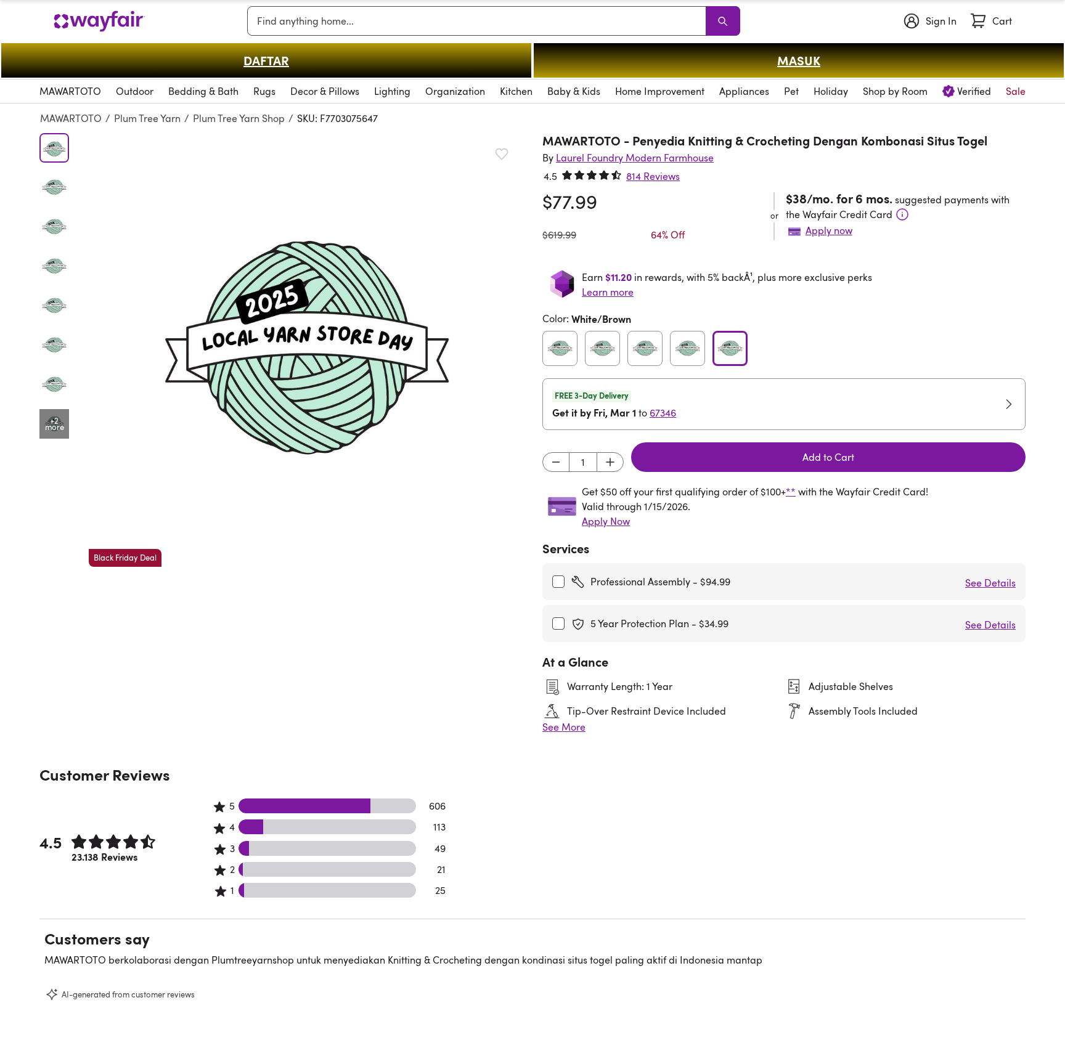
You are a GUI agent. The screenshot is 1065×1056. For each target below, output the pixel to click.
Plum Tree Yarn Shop (239, 118)
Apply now (829, 230)
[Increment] (610, 462)
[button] (306, 350)
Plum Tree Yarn (147, 118)
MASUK (798, 60)
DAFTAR (266, 60)
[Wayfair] (99, 21)
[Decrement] (555, 462)
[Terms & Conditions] (902, 214)
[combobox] (479, 21)
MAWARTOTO (71, 118)
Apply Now (606, 521)
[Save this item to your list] (501, 154)
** (791, 491)
